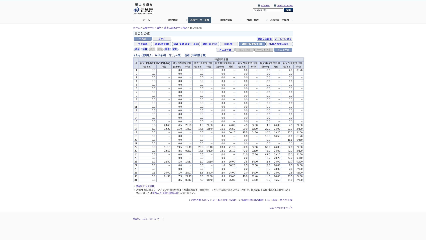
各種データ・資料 (199, 20)
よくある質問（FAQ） (225, 199)
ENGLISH (265, 5)
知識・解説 (253, 20)
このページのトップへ (281, 207)
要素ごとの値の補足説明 (165, 192)
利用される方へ (200, 199)
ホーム (146, 20)
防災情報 (173, 20)
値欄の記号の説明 (145, 186)
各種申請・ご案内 (279, 20)
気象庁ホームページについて (146, 219)
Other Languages (285, 5)
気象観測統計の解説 (252, 199)
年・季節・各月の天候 (279, 199)
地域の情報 (226, 20)
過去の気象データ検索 (175, 27)
